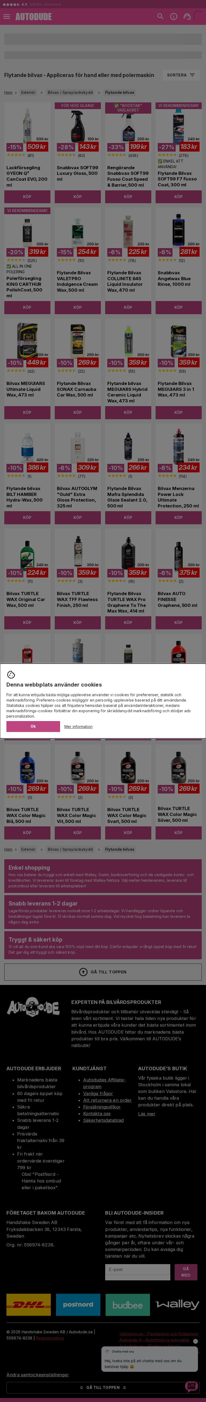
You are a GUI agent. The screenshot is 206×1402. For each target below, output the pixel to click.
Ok (33, 726)
